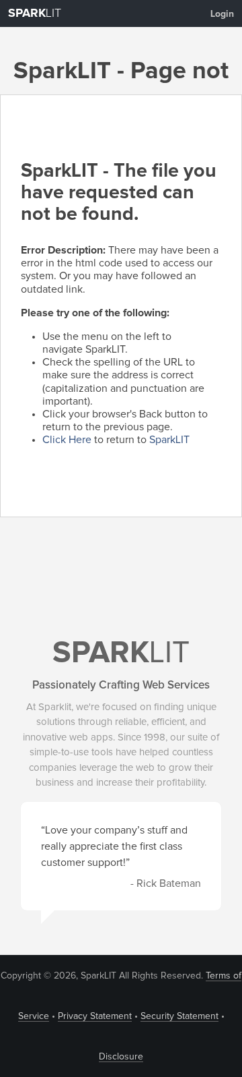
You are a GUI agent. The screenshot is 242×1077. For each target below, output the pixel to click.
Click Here (66, 439)
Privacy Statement (95, 1016)
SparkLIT (169, 439)
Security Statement (179, 1016)
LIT (34, 13)
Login (222, 14)
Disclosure (121, 1056)
